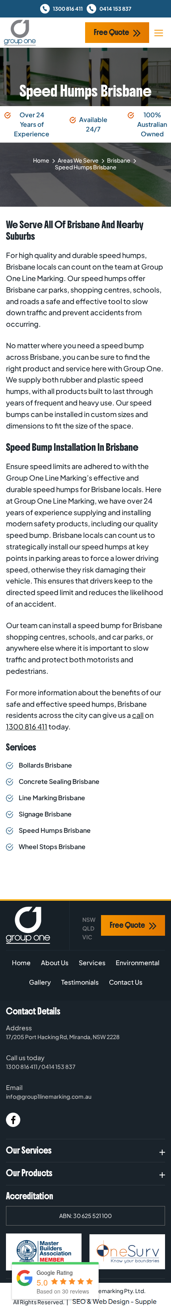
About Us (54, 962)
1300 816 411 (68, 9)
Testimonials (80, 982)
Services (92, 962)
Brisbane (118, 160)
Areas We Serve (78, 160)
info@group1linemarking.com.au (48, 1096)
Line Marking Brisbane (52, 797)
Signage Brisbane (45, 814)
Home (41, 160)
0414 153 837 (115, 9)
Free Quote (111, 32)
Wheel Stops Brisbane (52, 846)
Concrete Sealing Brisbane (59, 781)
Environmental (137, 962)
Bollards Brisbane (45, 765)
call (138, 714)
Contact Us (125, 982)
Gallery (40, 982)
